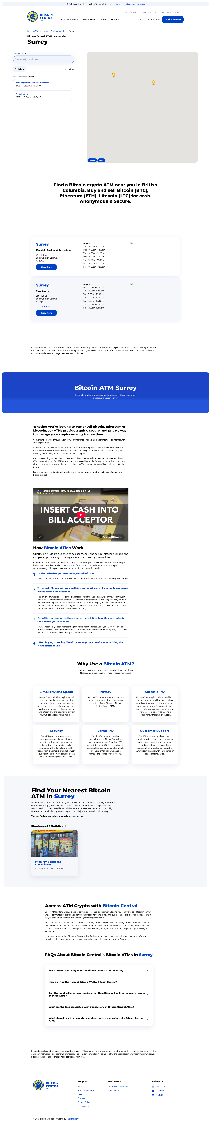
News (169, 12)
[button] (153, 82)
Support (115, 19)
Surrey (42, 244)
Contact (178, 12)
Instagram (160, 1086)
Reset (92, 160)
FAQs (80, 1086)
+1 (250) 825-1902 (44, 306)
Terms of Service (85, 1106)
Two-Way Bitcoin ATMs (117, 1086)
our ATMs (71, 565)
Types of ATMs (129, 12)
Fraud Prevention (149, 12)
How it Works (89, 19)
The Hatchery (72, 1118)
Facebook (159, 1090)
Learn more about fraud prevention (130, 4)
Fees (80, 1094)
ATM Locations (68, 19)
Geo (101, 160)
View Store (46, 267)
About (103, 19)
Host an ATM (113, 1090)
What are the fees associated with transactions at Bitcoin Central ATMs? (91, 1007)
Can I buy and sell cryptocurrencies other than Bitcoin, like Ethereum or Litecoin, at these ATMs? (97, 994)
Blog (162, 12)
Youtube (159, 1094)
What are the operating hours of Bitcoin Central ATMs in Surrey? (87, 970)
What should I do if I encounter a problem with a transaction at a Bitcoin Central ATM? (96, 1019)
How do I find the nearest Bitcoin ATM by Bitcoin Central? (83, 982)
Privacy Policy (84, 1102)
